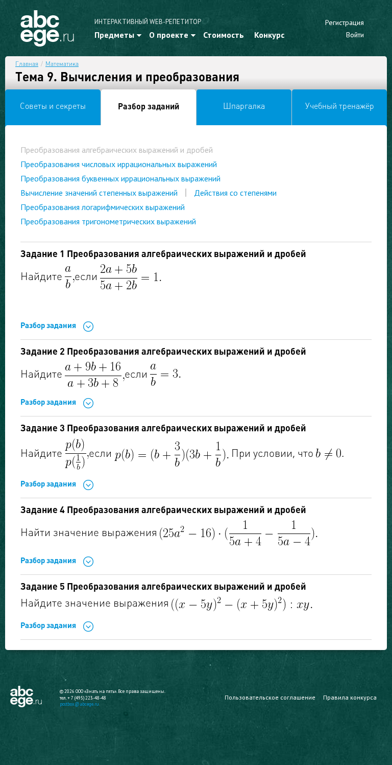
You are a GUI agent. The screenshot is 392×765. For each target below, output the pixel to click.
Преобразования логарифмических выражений (102, 207)
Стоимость (223, 35)
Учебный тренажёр (339, 107)
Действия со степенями (235, 193)
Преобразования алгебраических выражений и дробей (116, 150)
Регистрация (344, 22)
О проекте (168, 35)
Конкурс (269, 35)
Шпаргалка (244, 107)
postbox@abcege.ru (79, 704)
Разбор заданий (148, 107)
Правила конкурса (350, 697)
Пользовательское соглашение (270, 697)
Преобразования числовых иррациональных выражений (118, 164)
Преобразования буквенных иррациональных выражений (120, 178)
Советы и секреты (53, 107)
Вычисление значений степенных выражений (99, 193)
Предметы (114, 35)
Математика (62, 64)
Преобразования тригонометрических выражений (108, 221)
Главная (26, 64)
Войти (355, 34)
